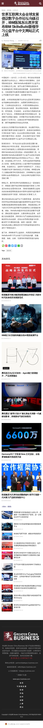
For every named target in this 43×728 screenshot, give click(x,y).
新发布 (9, 250)
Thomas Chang (9, 41)
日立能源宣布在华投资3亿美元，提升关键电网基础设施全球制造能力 (27, 544)
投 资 (21, 690)
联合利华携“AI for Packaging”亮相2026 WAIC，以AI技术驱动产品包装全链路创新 (27, 576)
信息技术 (15, 10)
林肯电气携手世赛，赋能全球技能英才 (27, 533)
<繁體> (9, 506)
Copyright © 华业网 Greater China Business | (15, 714)
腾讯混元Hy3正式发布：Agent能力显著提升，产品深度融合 (20, 374)
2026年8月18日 (19, 548)
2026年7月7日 (6, 379)
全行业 (9, 10)
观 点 (21, 707)
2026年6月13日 (7, 460)
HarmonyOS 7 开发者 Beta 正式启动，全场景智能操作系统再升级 (20, 455)
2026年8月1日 (18, 560)
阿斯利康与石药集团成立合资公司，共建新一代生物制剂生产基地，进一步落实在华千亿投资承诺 (27, 514)
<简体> (4, 506)
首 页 (21, 683)
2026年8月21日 (7, 300)
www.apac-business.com (21, 679)
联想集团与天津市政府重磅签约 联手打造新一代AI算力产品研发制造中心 (21, 496)
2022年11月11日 (23, 41)
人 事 (21, 703)
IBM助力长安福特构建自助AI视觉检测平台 (20, 335)
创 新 (21, 700)
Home (3, 10)
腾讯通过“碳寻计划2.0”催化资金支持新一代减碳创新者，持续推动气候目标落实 (21, 415)
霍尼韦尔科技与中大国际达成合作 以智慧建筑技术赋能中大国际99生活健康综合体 (27, 555)
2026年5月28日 (7, 500)
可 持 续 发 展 (21, 686)
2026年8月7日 (18, 581)
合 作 (21, 696)
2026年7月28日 (19, 536)
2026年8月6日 (18, 520)
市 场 (21, 693)
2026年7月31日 (19, 610)
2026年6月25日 (7, 419)
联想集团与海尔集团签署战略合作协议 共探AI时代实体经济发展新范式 (21, 296)
